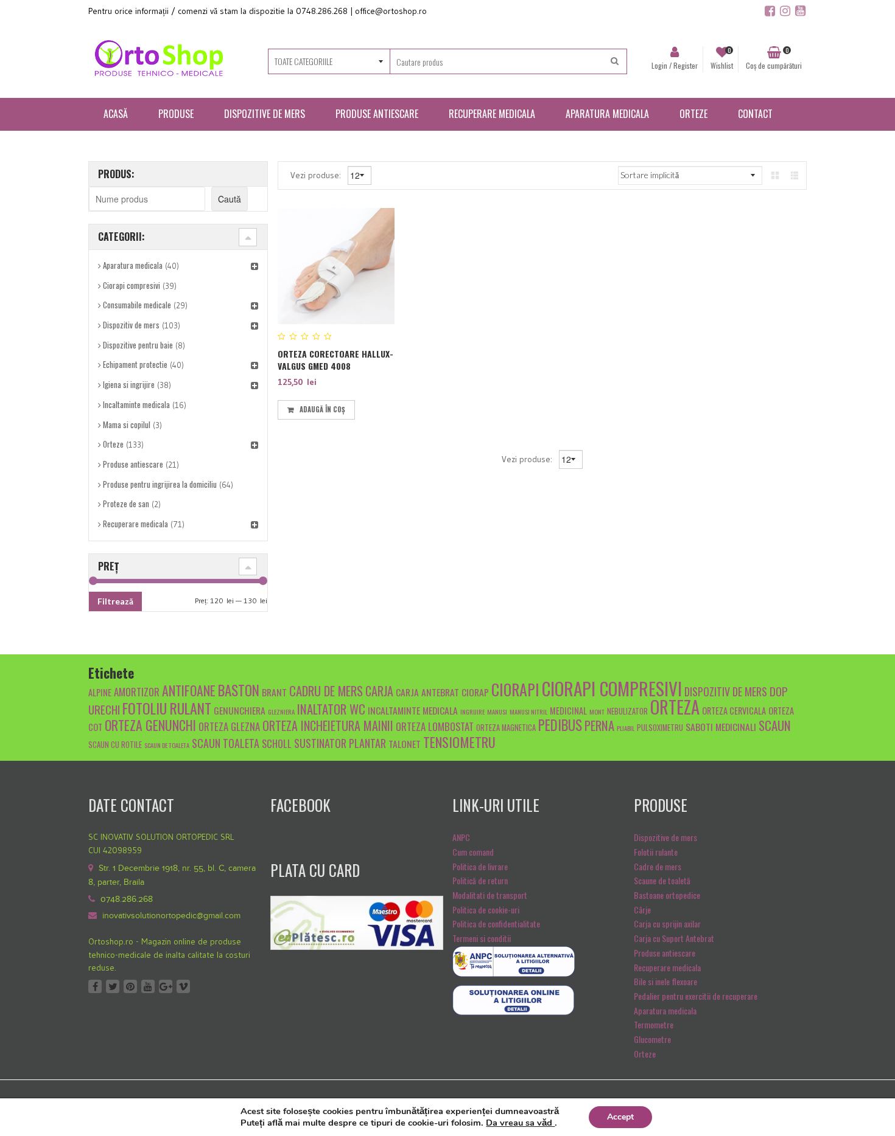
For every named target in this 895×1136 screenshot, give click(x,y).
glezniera (281, 711)
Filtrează (115, 601)
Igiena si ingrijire (129, 384)
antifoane (189, 690)
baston (238, 690)
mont (597, 711)
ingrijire (472, 711)
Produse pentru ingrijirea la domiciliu (160, 484)
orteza (675, 706)
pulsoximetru (660, 727)
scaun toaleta (225, 743)
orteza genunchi (150, 725)
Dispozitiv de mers (131, 325)
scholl (277, 743)
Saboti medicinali (721, 726)
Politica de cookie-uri (485, 909)
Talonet (404, 743)
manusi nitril (528, 711)
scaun (775, 725)
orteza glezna (229, 726)
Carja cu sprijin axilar (667, 923)
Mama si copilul (126, 424)
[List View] (794, 174)
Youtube (148, 986)
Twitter (112, 986)
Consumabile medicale (137, 305)
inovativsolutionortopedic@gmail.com (171, 916)
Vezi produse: (316, 174)
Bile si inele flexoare (665, 981)
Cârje (642, 909)
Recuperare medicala (135, 524)
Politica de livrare (480, 866)
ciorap (475, 692)
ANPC (461, 837)
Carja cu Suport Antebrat (674, 938)
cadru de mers (326, 690)
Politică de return (480, 880)
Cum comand (473, 851)
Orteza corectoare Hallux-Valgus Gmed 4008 (335, 359)
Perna (599, 725)
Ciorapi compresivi (131, 285)
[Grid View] (775, 174)
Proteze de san (126, 503)
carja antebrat (427, 692)
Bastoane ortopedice (667, 894)
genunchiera (239, 710)
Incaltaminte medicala (136, 404)
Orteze (113, 444)
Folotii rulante (656, 851)
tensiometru (459, 742)
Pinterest (130, 986)
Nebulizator (627, 711)
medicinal (568, 710)
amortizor (137, 691)
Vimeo (183, 986)
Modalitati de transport (489, 894)
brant (274, 692)
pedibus (560, 725)
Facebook (95, 986)
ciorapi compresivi (612, 688)
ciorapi (515, 689)
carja (379, 691)
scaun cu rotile (115, 744)
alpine (99, 692)
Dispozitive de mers (665, 837)
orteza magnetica (506, 727)
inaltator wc (331, 708)
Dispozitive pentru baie (138, 345)
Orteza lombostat (435, 726)
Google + (165, 986)
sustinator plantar (340, 743)
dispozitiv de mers (725, 691)
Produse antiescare (133, 464)
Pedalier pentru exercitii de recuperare (695, 995)
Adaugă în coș (322, 409)
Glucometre (652, 1039)
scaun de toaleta (166, 745)
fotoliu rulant (166, 708)
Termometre (653, 1024)
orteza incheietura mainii (327, 725)
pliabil (625, 728)
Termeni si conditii (481, 938)
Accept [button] (620, 1117)
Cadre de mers (657, 866)
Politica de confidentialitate (496, 923)
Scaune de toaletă (662, 880)
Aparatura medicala (133, 265)
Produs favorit (365, 407)
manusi (497, 711)
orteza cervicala (734, 710)
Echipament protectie (135, 364)
